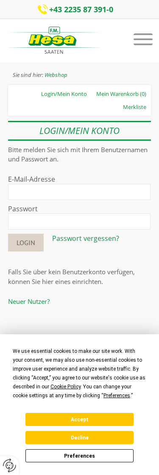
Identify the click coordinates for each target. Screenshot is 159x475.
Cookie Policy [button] (65, 387)
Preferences (79, 456)
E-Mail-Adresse (31, 179)
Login (26, 242)
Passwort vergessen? (85, 238)
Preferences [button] (116, 396)
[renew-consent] (9, 465)
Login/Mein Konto (64, 94)
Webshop (56, 75)
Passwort (23, 208)
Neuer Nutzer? (29, 301)
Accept (80, 420)
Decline (80, 438)
